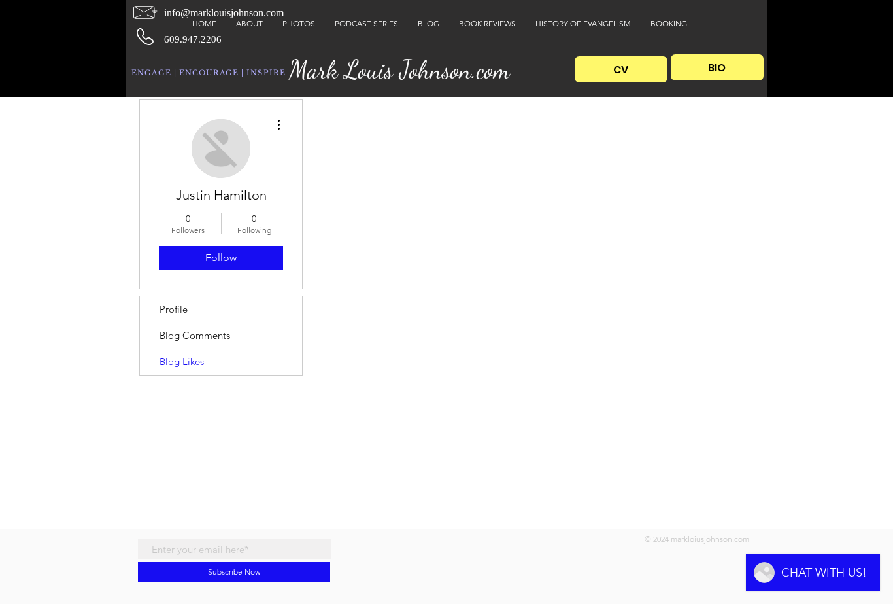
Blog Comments (195, 335)
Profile (174, 309)
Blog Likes (182, 361)
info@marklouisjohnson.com (224, 12)
